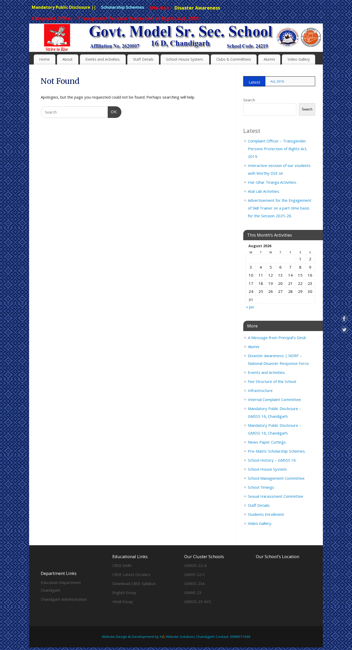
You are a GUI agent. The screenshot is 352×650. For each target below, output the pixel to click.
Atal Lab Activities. (264, 191)
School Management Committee (276, 478)
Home (44, 59)
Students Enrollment (266, 514)
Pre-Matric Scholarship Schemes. (277, 451)
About (67, 59)
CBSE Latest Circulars (131, 574)
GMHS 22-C (194, 574)
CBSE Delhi (121, 565)
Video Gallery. (260, 523)
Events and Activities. (102, 59)
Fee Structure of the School (272, 381)
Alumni (269, 59)
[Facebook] (306, 32)
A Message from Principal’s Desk (277, 337)
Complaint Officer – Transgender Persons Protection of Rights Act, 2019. (277, 148)
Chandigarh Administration (64, 599)
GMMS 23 (193, 592)
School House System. (185, 59)
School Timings (261, 487)
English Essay (124, 592)
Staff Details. (259, 505)
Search (249, 99)
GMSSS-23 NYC (197, 601)
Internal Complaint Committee (274, 399)
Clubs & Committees (233, 59)
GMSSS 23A (194, 583)
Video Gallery (299, 59)
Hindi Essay (122, 601)
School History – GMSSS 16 (272, 460)
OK (112, 111)
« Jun (250, 306)
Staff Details (143, 59)
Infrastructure (260, 390)
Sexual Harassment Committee (275, 496)
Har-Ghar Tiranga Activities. (272, 182)
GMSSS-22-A (195, 565)
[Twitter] (315, 32)
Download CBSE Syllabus (134, 583)
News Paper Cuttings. (267, 442)
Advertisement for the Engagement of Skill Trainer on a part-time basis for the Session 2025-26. (279, 208)
